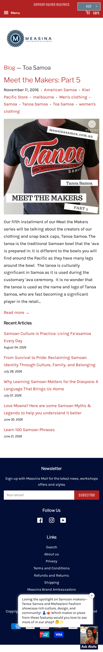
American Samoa (60, 89)
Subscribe (86, 495)
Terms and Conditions (52, 568)
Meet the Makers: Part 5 (42, 80)
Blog (9, 67)
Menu (15, 13)
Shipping (51, 582)
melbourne (43, 96)
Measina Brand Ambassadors (51, 589)
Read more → (17, 312)
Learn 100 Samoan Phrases (29, 429)
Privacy (51, 561)
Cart (95, 13)
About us (51, 554)
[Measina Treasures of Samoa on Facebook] (40, 521)
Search (51, 547)
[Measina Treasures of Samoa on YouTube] (63, 521)
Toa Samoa (63, 103)
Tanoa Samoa (35, 103)
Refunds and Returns (51, 575)
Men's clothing (73, 96)
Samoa (10, 103)
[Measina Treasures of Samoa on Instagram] (51, 521)
